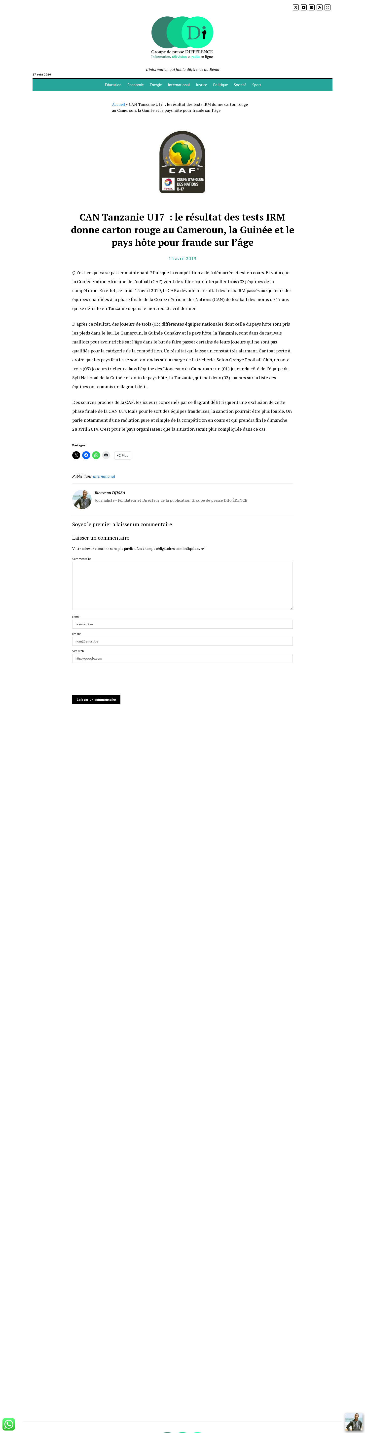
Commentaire (81, 559)
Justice (201, 84)
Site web (78, 651)
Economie (135, 84)
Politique (220, 84)
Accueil (118, 104)
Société (240, 84)
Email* (76, 634)
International (179, 84)
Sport (256, 84)
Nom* (76, 616)
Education (113, 84)
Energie (156, 84)
